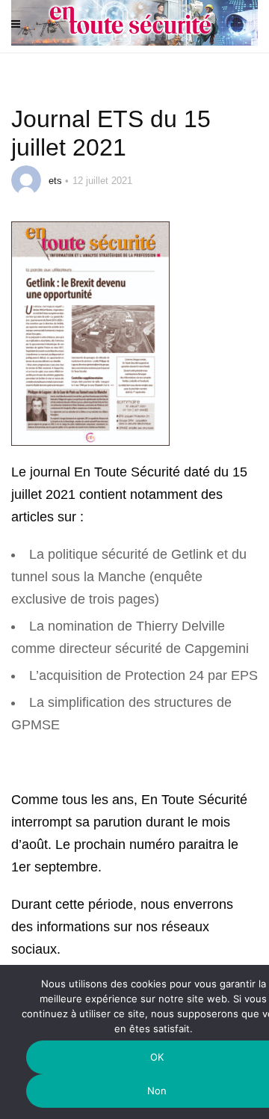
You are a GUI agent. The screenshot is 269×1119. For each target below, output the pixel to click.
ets (55, 180)
